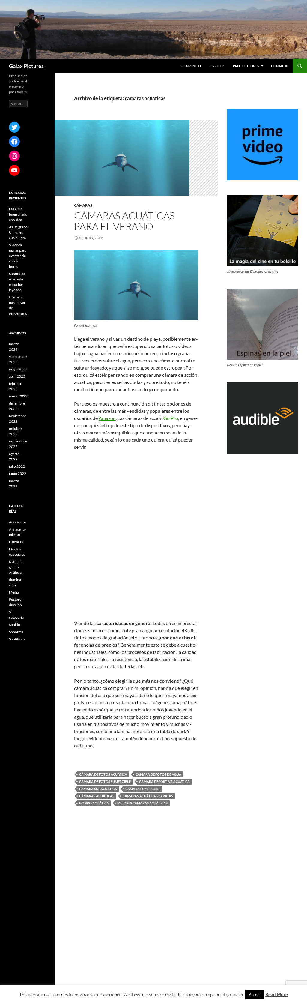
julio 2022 (17, 466)
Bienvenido (191, 66)
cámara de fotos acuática (103, 774)
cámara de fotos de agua (158, 774)
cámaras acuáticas (96, 796)
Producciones (246, 66)
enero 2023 (18, 396)
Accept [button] (255, 994)
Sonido (14, 624)
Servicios (217, 66)
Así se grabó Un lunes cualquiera (18, 232)
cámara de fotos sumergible (105, 781)
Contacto (280, 66)
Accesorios (17, 522)
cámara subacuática (98, 789)
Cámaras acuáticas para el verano (124, 220)
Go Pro (170, 418)
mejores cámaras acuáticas (142, 803)
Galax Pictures (26, 66)
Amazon (107, 418)
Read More (276, 994)
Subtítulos (17, 639)
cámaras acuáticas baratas (148, 796)
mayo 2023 (18, 369)
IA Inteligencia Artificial (15, 567)
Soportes (16, 632)
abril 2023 (17, 376)
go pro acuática (94, 803)
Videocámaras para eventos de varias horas (17, 256)
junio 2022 (17, 473)
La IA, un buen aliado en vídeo (18, 214)
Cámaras (83, 205)
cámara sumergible (142, 789)
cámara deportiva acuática (164, 781)
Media (14, 592)
